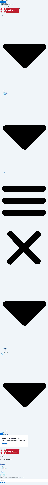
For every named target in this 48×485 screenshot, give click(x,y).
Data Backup (4, 94)
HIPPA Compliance (5, 91)
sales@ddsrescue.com (2, 464)
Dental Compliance (5, 92)
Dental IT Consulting (5, 93)
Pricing (2, 353)
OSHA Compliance (5, 348)
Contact (2, 431)
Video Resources (5, 173)
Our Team (4, 172)
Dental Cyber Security (5, 352)
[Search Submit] (3, 443)
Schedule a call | (4, 434)
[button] (24, 224)
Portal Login (2, 432)
